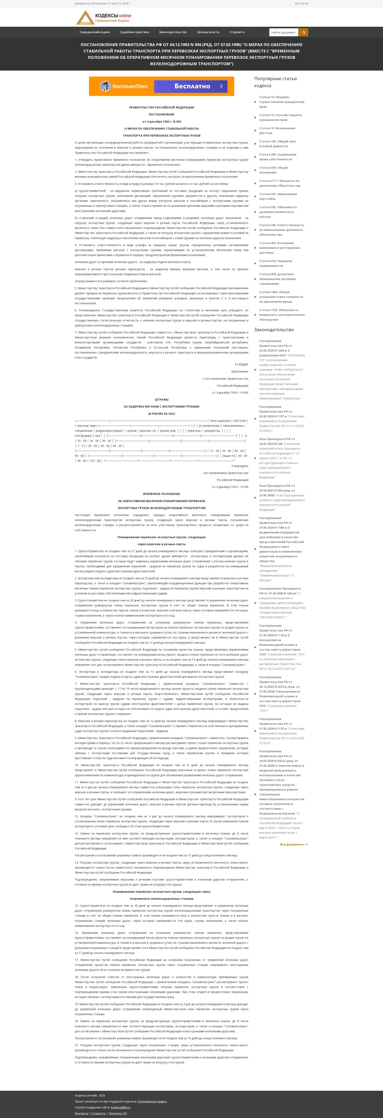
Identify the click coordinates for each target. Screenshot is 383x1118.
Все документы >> (294, 844)
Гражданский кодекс (95, 32)
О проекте (236, 32)
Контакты (301, 3)
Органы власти (208, 32)
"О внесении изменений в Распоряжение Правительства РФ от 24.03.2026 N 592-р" (281, 731)
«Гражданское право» (152, 1101)
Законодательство (173, 32)
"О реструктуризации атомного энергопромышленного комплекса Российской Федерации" (282, 497)
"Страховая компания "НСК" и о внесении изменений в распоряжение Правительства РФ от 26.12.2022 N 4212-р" (282, 647)
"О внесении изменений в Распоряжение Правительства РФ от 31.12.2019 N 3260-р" (281, 418)
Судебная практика (134, 32)
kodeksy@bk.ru (120, 1107)
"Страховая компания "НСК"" (279, 693)
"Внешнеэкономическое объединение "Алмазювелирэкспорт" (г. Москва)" (281, 549)
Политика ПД (118, 1113)
